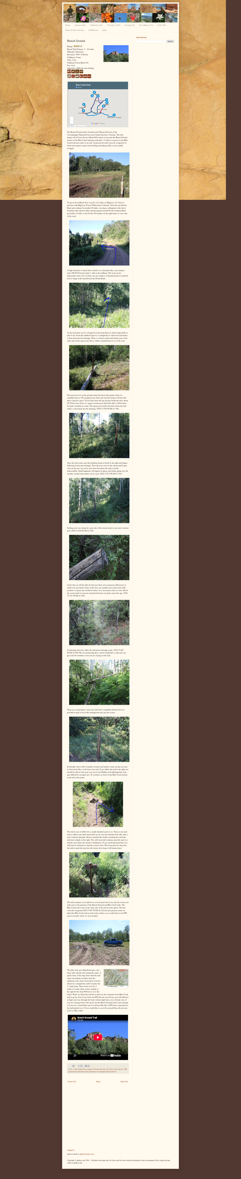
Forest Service (118, 1069)
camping (89, 1069)
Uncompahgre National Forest (106, 1072)
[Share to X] (84, 1066)
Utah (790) (161, 25)
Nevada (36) (130, 25)
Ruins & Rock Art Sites (75, 30)
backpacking (82, 1069)
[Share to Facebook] (86, 1066)
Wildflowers (93, 30)
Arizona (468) (80, 25)
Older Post (124, 1081)
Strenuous (93, 1072)
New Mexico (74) (146, 25)
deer (100, 1069)
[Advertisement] (155, 62)
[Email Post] (73, 1066)
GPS (125, 1069)
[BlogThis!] (81, 1066)
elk (107, 1069)
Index (104, 30)
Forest (111, 1069)
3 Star (75, 1069)
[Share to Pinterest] (88, 1066)
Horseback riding (83, 1072)
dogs (104, 1069)
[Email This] (79, 1066)
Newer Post (72, 1081)
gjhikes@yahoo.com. (87, 1154)
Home (67, 25)
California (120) (96, 25)
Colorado (96, 1069)
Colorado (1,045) (113, 25)
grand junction (72, 1072)
